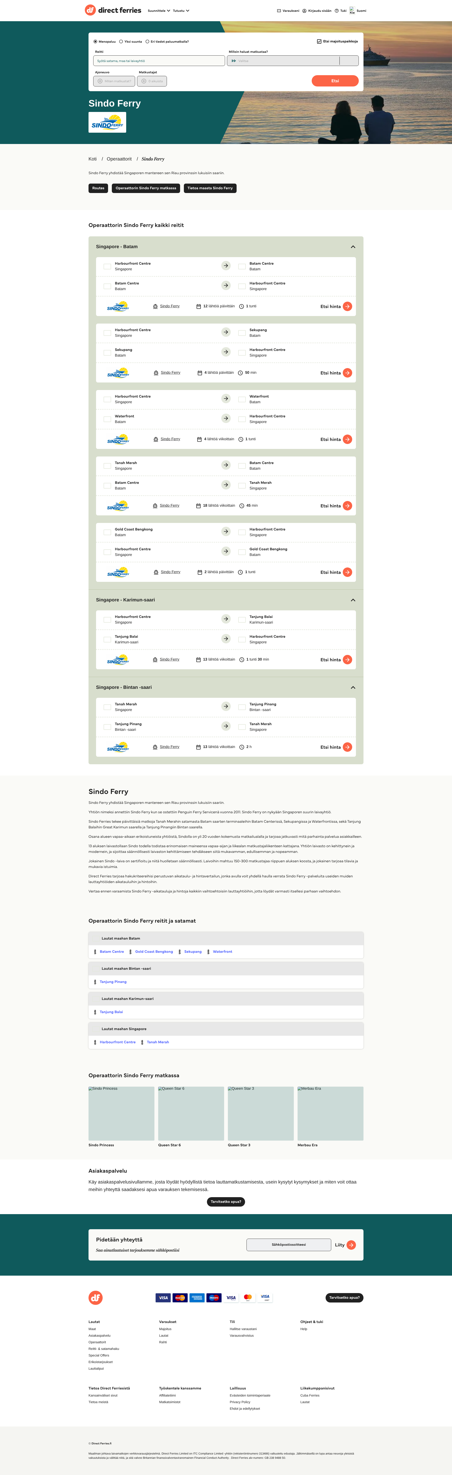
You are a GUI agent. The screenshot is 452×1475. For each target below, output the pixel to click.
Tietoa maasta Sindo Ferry (210, 188)
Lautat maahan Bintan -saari (126, 969)
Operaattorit (119, 159)
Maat (92, 1329)
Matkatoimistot (169, 1402)
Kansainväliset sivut (103, 1395)
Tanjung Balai (111, 1012)
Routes (98, 188)
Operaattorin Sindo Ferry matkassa (146, 188)
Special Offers (99, 1355)
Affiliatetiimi (167, 1395)
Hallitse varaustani (243, 1329)
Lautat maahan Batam (121, 939)
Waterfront (222, 952)
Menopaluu (107, 41)
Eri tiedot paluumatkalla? (170, 41)
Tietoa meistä (98, 1402)
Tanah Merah (158, 1042)
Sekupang (193, 952)
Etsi (335, 80)
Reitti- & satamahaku (104, 1349)
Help (303, 1329)
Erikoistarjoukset (101, 1362)
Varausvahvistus (242, 1335)
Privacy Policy (240, 1402)
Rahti (163, 1342)
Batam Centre (112, 952)
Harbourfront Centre (118, 1042)
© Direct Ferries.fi (100, 1443)
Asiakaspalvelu (99, 1335)
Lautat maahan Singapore (124, 1029)
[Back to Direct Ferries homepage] (113, 10)
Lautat (163, 1335)
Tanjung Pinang (113, 982)
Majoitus (165, 1329)
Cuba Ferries (309, 1395)
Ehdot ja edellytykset (245, 1408)
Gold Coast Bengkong (154, 952)
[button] (226, 246)
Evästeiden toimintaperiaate (250, 1395)
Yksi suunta (133, 41)
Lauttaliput (96, 1368)
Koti (93, 159)
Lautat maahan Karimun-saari (128, 999)
